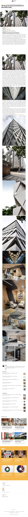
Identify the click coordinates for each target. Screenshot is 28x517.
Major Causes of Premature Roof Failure (6, 382)
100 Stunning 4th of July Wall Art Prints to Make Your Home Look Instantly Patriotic (11, 394)
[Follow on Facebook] (12, 509)
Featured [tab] (3, 448)
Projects (5, 4)
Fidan (6, 365)
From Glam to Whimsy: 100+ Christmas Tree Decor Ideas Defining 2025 (10, 397)
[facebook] (5, 369)
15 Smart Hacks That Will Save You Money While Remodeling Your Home (10, 379)
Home (2, 4)
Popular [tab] (6, 448)
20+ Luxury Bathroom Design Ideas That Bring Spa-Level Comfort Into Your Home (11, 385)
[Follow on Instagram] (14, 509)
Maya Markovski (4, 462)
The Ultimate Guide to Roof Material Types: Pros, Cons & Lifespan (9, 376)
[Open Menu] (1, 1)
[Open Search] (26, 1)
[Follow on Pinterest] (6, 369)
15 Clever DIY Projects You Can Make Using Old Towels (8, 388)
